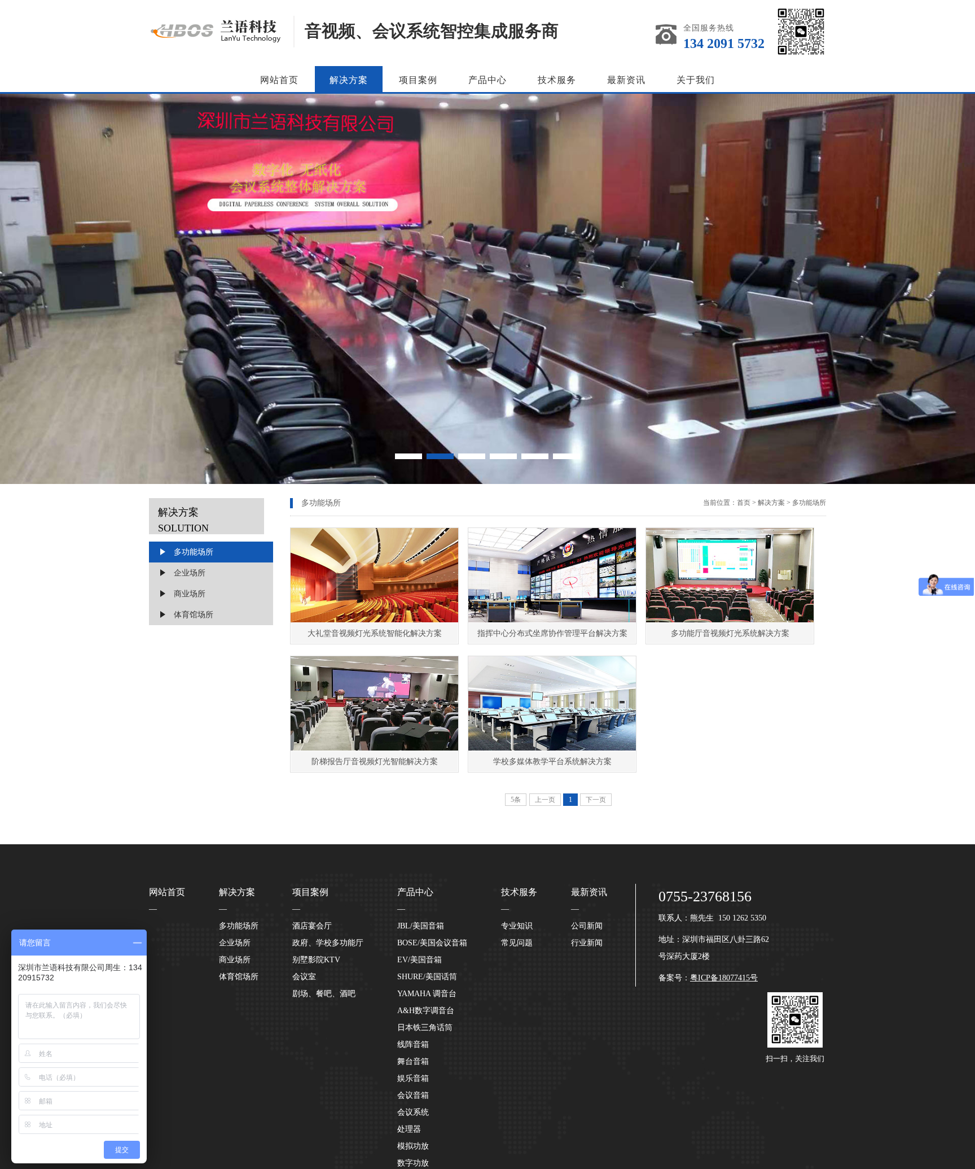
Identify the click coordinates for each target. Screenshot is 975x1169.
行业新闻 (587, 943)
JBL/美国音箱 (420, 926)
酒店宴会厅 (312, 926)
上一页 (545, 800)
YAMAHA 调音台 (426, 993)
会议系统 (413, 1112)
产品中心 (487, 80)
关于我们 (696, 80)
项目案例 (418, 80)
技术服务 (557, 80)
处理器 (409, 1129)
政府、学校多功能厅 (327, 943)
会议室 (304, 976)
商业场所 (189, 594)
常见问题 (517, 943)
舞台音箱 (413, 1061)
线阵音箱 (413, 1044)
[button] (408, 456)
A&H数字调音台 (425, 1010)
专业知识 (517, 926)
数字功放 (413, 1163)
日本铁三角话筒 (425, 1027)
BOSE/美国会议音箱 (432, 943)
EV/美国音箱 (419, 960)
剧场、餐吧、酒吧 (323, 993)
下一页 (596, 800)
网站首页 (279, 80)
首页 (743, 503)
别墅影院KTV (316, 960)
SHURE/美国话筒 (427, 976)
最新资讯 (626, 80)
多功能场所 (193, 552)
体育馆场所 (193, 614)
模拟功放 (413, 1146)
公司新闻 (587, 926)
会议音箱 (413, 1095)
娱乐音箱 (413, 1078)
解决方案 (349, 80)
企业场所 (189, 573)
